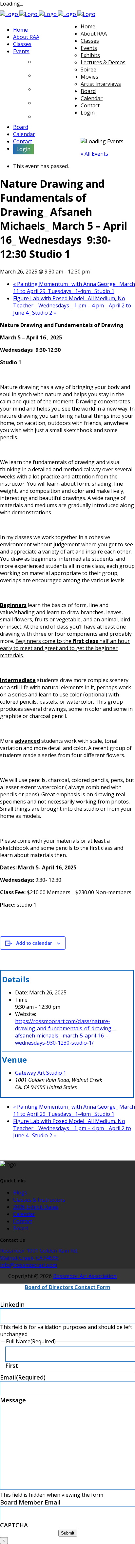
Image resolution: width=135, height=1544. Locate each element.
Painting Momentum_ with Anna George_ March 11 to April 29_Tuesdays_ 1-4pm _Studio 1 (74, 287)
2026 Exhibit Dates (36, 1206)
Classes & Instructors (39, 1199)
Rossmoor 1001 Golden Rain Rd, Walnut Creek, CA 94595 (39, 1254)
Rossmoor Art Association (85, 1276)
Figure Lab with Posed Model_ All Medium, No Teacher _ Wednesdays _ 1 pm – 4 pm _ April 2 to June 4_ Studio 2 (72, 305)
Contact (22, 1221)
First (11, 1365)
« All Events (94, 153)
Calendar (24, 1214)
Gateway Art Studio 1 (40, 1072)
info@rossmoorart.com (28, 1265)
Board (20, 1228)
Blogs (20, 1192)
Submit (67, 1533)
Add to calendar (34, 943)
